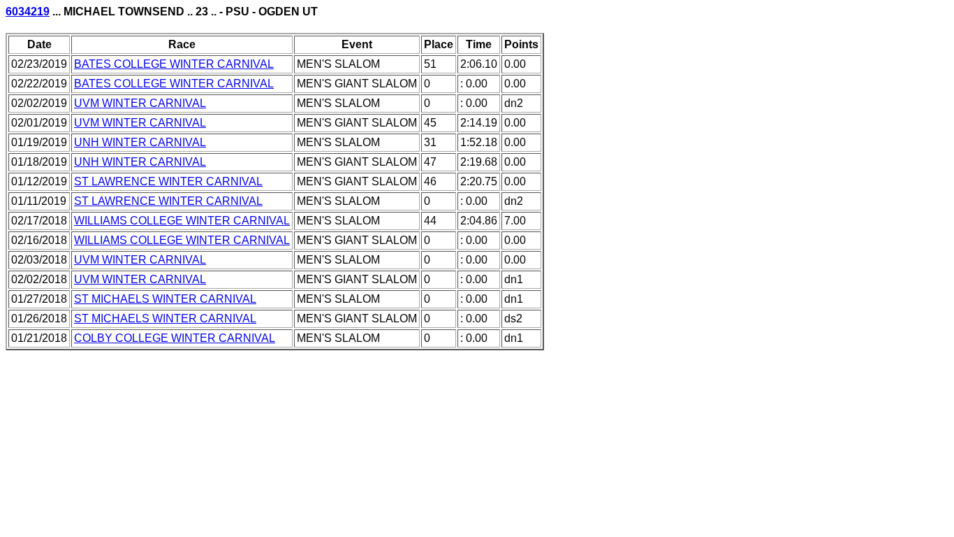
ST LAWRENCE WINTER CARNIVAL (168, 181)
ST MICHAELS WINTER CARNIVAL (165, 299)
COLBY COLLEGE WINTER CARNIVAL (174, 338)
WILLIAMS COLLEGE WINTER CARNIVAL (182, 221)
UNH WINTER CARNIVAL (140, 142)
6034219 (28, 11)
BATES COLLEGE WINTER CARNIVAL (174, 64)
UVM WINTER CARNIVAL (140, 103)
